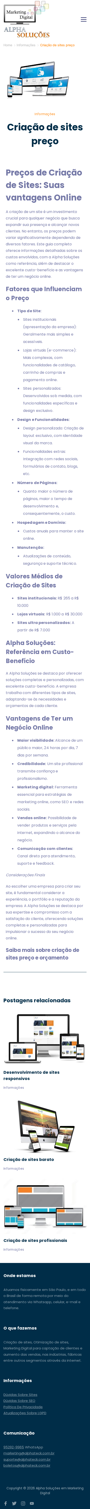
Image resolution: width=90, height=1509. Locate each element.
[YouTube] (32, 1503)
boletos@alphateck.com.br (26, 1465)
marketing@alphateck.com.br (28, 1453)
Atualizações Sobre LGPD (24, 1412)
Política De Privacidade (23, 1406)
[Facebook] (5, 1503)
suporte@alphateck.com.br (27, 1459)
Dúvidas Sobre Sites (20, 1394)
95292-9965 (13, 1447)
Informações (45, 114)
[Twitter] (14, 1503)
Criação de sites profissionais (35, 1240)
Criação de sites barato (28, 1159)
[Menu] (84, 19)
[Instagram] (23, 1503)
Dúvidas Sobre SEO (19, 1400)
